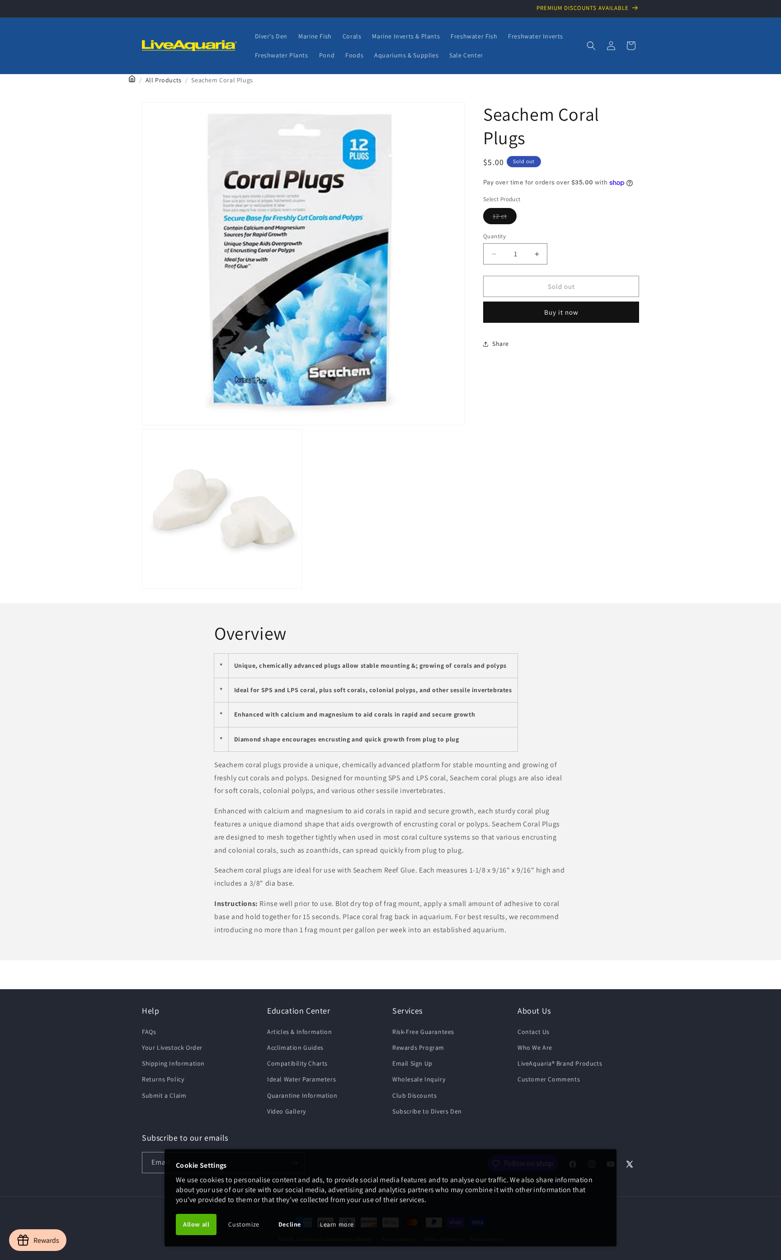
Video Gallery (286, 1111)
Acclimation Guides (295, 1047)
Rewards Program (418, 1047)
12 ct (505, 218)
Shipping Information (173, 1063)
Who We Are (535, 1047)
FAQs (149, 1031)
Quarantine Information (302, 1095)
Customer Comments (549, 1079)
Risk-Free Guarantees (423, 1031)
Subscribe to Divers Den (427, 1111)
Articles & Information (299, 1031)
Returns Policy (163, 1079)
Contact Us (534, 1031)
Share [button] (500, 344)
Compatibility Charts (297, 1063)
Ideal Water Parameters (301, 1079)
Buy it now (561, 312)
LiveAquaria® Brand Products (560, 1063)
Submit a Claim (164, 1095)
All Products (164, 80)
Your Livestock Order (172, 1047)
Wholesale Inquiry (418, 1079)
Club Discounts (414, 1095)
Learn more (337, 1224)
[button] (591, 46)
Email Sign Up (412, 1063)
